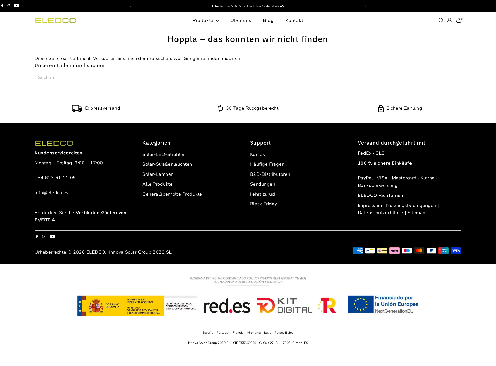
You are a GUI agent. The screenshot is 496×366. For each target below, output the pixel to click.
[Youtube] (16, 6)
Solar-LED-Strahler (163, 154)
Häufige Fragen (267, 164)
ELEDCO (95, 252)
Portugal (223, 333)
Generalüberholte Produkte (172, 194)
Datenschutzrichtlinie (380, 213)
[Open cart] (458, 20)
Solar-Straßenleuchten (167, 164)
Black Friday (263, 204)
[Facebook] (2, 6)
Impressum (370, 205)
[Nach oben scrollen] (486, 352)
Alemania (254, 333)
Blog (268, 20)
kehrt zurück (263, 194)
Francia (239, 333)
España (208, 333)
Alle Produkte (157, 184)
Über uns (240, 20)
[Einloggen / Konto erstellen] (449, 20)
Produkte (204, 20)
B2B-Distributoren (270, 174)
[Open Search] (441, 20)
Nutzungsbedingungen (411, 205)
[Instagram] (8, 6)
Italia (268, 333)
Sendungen (262, 184)
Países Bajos (284, 333)
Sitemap (417, 213)
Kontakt (294, 20)
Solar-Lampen (158, 174)
